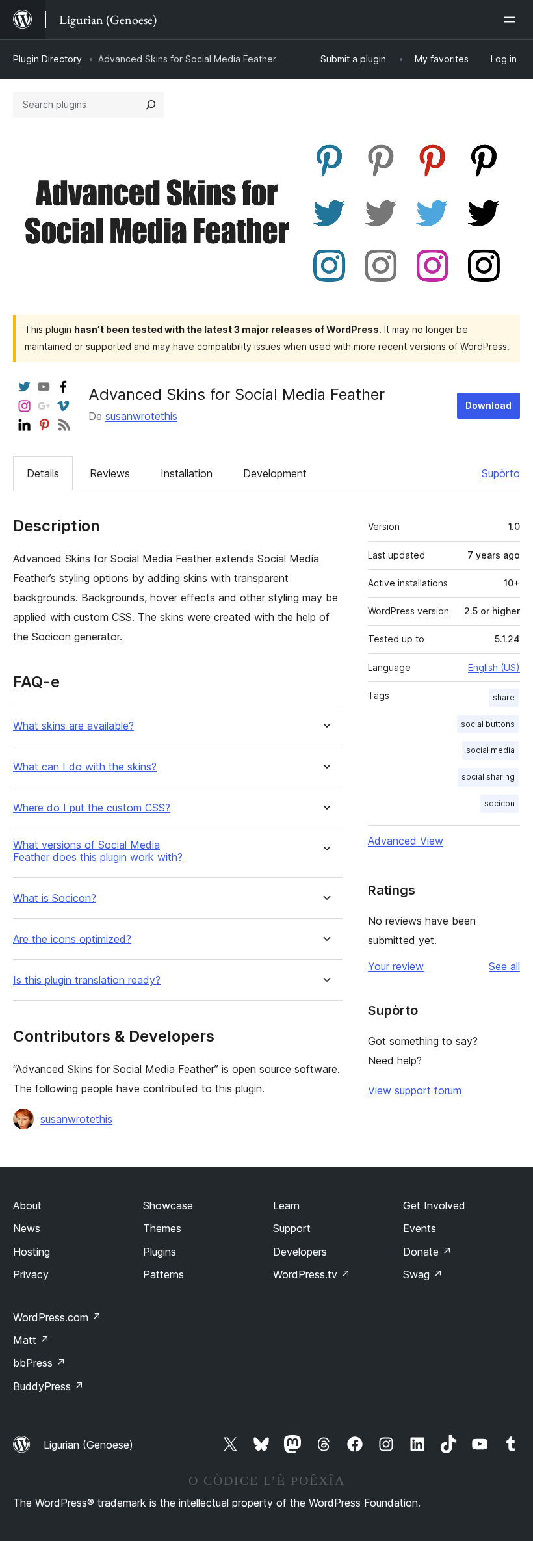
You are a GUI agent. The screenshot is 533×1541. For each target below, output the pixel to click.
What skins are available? (73, 726)
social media (490, 750)
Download (488, 405)
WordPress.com (57, 1317)
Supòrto (501, 473)
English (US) (494, 667)
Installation (187, 473)
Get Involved (434, 1205)
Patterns (163, 1274)
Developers (300, 1251)
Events (419, 1228)
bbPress (39, 1362)
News (26, 1228)
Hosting (31, 1251)
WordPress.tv (311, 1274)
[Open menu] (512, 19)
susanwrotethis (141, 416)
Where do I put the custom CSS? (91, 808)
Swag (423, 1274)
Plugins (159, 1251)
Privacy (31, 1274)
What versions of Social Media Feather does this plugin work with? (98, 851)
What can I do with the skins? (85, 767)
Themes (162, 1228)
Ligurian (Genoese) (88, 1444)
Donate (427, 1251)
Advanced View (405, 840)
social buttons (488, 724)
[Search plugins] (151, 105)
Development (275, 473)
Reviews (110, 473)
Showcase (168, 1205)
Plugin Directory (47, 58)
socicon (499, 803)
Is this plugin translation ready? (87, 980)
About (27, 1205)
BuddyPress (48, 1386)
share (504, 697)
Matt (31, 1340)
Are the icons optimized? (72, 939)
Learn (286, 1205)
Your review (396, 966)
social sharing (488, 777)
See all (504, 966)
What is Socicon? (54, 898)
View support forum (415, 1090)
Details (43, 473)
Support (292, 1228)
